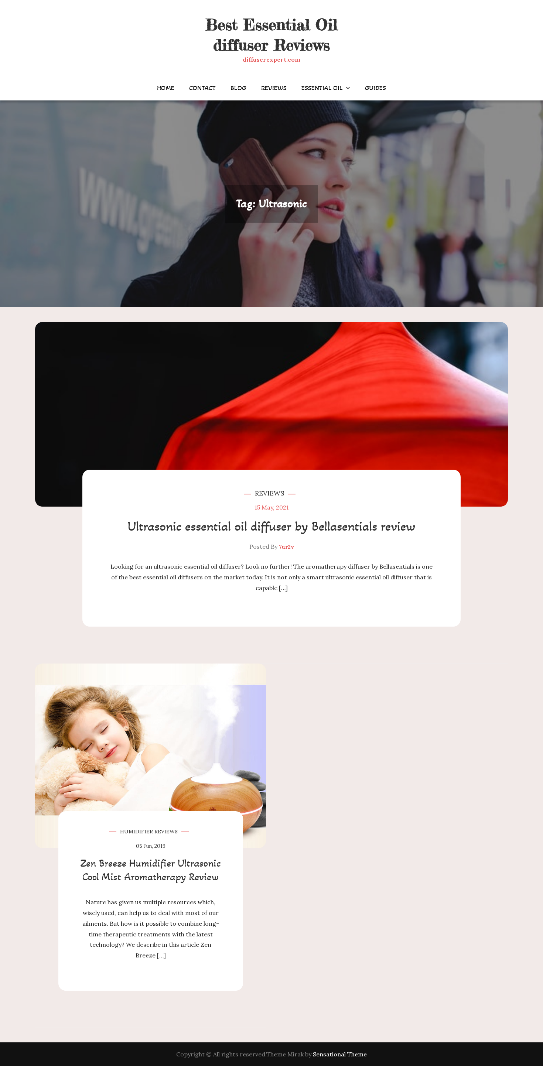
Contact (202, 88)
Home (165, 88)
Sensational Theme (340, 1054)
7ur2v (286, 547)
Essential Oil (322, 88)
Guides (375, 88)
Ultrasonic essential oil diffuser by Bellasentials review (271, 526)
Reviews (274, 88)
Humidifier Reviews (149, 831)
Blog (238, 88)
